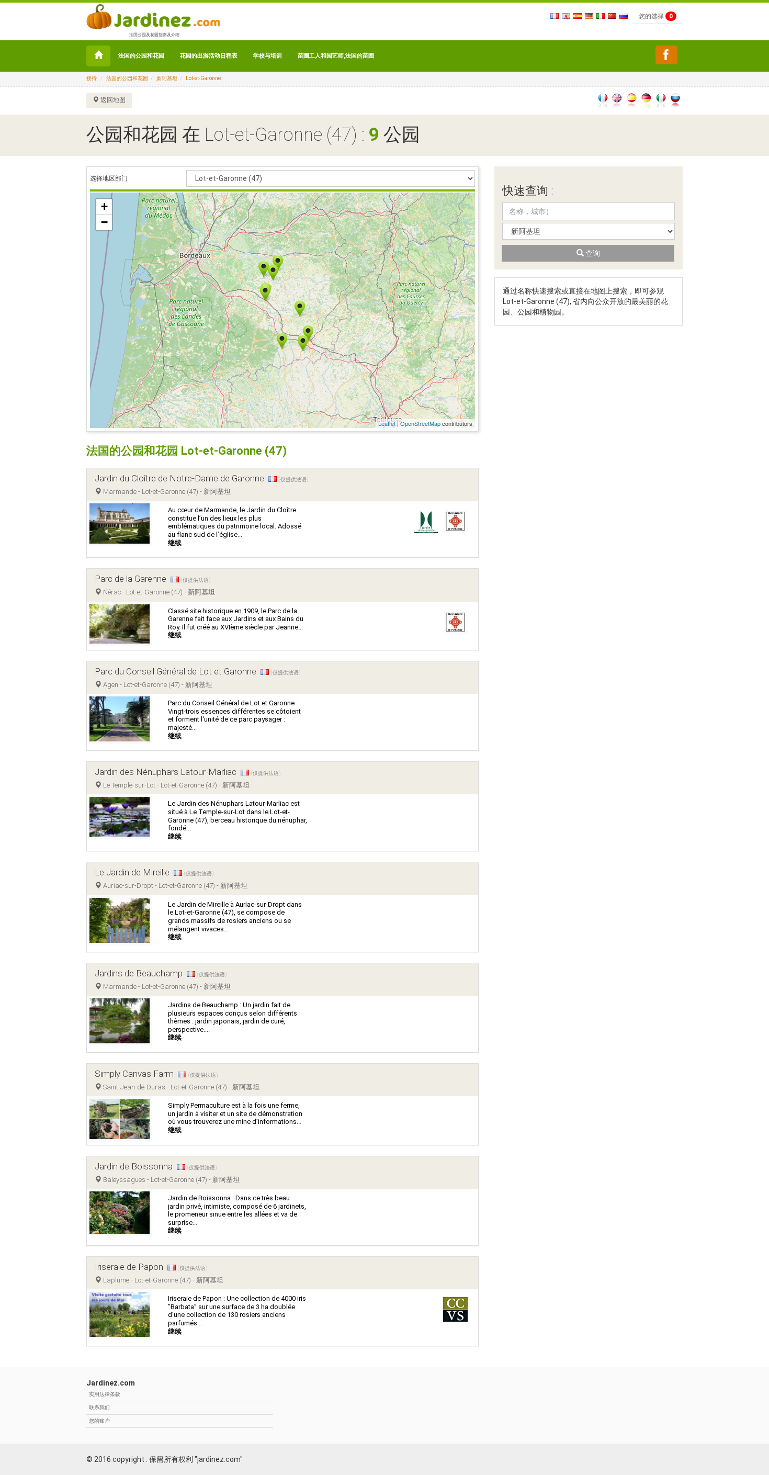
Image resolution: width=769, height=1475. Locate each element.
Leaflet (386, 423)
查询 (592, 253)
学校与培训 (267, 55)
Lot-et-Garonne (203, 78)
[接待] (98, 56)
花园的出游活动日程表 (209, 55)
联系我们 (99, 1407)
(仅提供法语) (293, 479)
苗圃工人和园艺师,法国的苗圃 (336, 55)
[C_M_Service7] (666, 55)
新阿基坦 (166, 78)
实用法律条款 (104, 1394)
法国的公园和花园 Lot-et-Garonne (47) (186, 450)
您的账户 (99, 1421)
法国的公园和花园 (141, 55)
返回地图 (112, 100)
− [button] (104, 222)
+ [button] (104, 206)
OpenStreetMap (420, 423)
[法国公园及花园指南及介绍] (153, 16)
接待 (91, 78)
